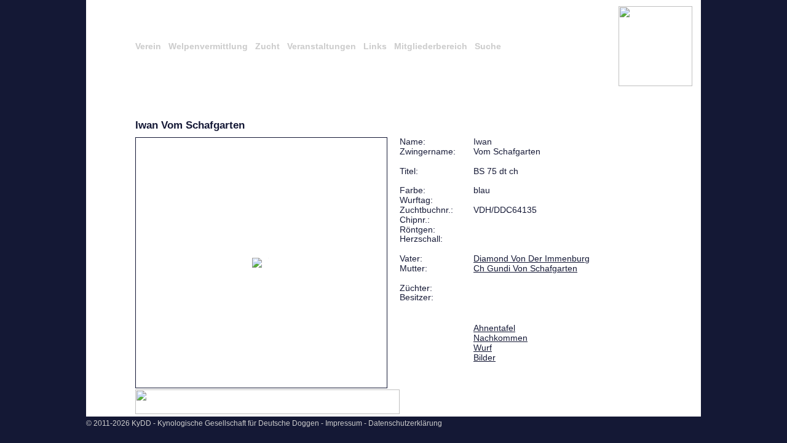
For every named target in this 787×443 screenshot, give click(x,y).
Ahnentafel (494, 328)
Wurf (482, 348)
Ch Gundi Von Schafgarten (525, 268)
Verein (148, 46)
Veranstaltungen (321, 46)
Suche (488, 46)
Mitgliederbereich (430, 46)
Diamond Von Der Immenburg (531, 258)
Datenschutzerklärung (405, 423)
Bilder (484, 357)
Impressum (343, 423)
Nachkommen (500, 338)
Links (375, 46)
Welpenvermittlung (208, 46)
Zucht (267, 46)
